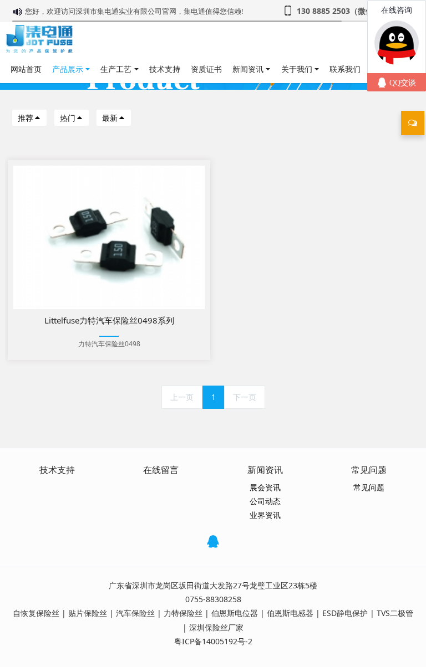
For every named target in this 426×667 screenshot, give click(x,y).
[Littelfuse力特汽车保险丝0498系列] (109, 237)
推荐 (25, 117)
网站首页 (26, 69)
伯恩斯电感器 (290, 613)
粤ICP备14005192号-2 (213, 641)
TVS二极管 (395, 613)
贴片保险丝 (87, 613)
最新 (110, 117)
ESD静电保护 (345, 613)
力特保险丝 (183, 613)
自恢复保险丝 (36, 613)
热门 (67, 117)
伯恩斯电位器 (234, 613)
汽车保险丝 (135, 613)
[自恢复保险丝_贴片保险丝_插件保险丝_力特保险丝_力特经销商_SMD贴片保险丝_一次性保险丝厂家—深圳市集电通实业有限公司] (39, 38)
